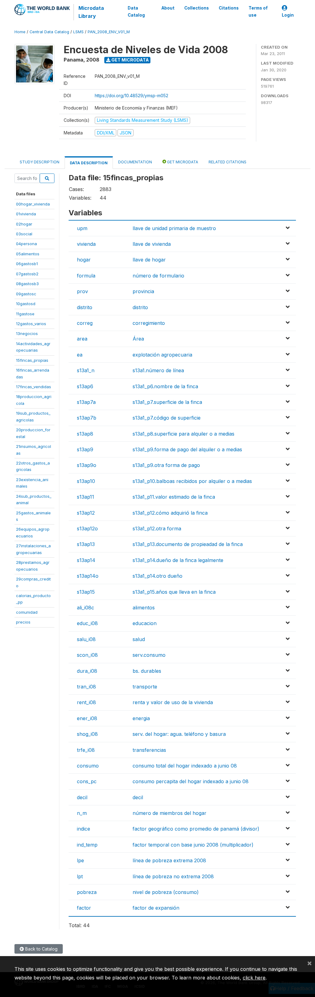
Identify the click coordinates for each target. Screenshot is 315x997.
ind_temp (87, 845)
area (82, 339)
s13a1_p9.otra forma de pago (166, 465)
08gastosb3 (27, 283)
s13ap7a (86, 402)
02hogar (24, 223)
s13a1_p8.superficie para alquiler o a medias (183, 434)
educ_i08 (87, 623)
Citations (229, 8)
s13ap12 (86, 513)
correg (85, 323)
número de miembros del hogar (169, 813)
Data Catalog (136, 11)
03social (24, 233)
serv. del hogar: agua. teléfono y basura (179, 734)
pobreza (87, 892)
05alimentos (27, 253)
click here (254, 978)
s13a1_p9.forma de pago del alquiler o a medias (187, 449)
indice (83, 829)
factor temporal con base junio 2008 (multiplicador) (193, 845)
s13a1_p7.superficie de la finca (167, 402)
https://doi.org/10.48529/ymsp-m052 (131, 95)
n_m (82, 813)
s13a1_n (85, 370)
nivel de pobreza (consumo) (166, 892)
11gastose (25, 313)
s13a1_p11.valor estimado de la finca (174, 497)
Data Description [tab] (89, 163)
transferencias (149, 750)
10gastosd (25, 303)
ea (79, 355)
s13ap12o (87, 528)
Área (138, 339)
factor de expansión (156, 908)
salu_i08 (86, 639)
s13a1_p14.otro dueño (157, 576)
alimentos (144, 607)
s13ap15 (86, 592)
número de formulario (158, 276)
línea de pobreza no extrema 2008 (173, 876)
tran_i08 (86, 687)
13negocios (27, 333)
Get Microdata (129, 59)
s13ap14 (86, 560)
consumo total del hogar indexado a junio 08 (185, 766)
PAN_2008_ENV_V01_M (109, 32)
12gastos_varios (31, 323)
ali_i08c (85, 607)
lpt (80, 876)
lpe (80, 860)
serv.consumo (149, 655)
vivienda (86, 244)
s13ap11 (85, 497)
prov (82, 291)
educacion (145, 623)
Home (20, 32)
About (167, 8)
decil (82, 797)
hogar (84, 260)
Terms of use (258, 11)
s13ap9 (85, 449)
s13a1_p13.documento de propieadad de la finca (188, 544)
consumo (88, 766)
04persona (26, 243)
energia (141, 718)
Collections (196, 8)
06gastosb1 (27, 263)
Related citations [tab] (227, 162)
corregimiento (149, 323)
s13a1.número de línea (158, 370)
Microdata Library (91, 12)
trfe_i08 (86, 750)
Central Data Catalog (49, 32)
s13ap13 (86, 544)
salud (139, 639)
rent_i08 (86, 702)
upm (82, 228)
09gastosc (26, 293)
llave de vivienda (152, 244)
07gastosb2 (27, 273)
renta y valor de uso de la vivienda (173, 702)
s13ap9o (86, 465)
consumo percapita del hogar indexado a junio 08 (191, 781)
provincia (143, 291)
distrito (84, 307)
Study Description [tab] (39, 162)
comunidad (27, 612)
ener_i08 (87, 718)
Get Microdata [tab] (182, 162)
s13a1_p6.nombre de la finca (165, 386)
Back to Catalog (41, 948)
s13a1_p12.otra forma (157, 528)
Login (288, 15)
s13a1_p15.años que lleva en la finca (174, 592)
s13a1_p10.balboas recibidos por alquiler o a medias (192, 481)
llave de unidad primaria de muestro (174, 228)
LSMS (78, 32)
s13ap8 (85, 434)
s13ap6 (85, 386)
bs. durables (147, 671)
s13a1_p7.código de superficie (167, 418)
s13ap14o (87, 576)
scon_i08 (87, 655)
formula (86, 276)
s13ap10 (86, 481)
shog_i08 (87, 734)
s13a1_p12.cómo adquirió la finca (170, 513)
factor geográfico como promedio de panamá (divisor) (196, 829)
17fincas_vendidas (33, 386)
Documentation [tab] (135, 162)
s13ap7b (86, 418)
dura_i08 (87, 671)
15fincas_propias (32, 360)
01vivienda (26, 213)
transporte (145, 687)
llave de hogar (149, 260)
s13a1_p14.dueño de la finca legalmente (178, 560)
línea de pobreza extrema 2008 (169, 860)
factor (84, 908)
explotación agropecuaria (162, 355)
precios (23, 622)
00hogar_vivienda (33, 203)
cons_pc (87, 781)
